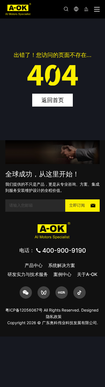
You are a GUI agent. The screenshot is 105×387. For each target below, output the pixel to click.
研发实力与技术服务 (28, 274)
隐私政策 (54, 316)
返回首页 (52, 100)
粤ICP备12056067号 (24, 310)
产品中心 (34, 265)
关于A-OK (87, 274)
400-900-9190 (64, 250)
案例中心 (62, 274)
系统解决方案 (61, 265)
